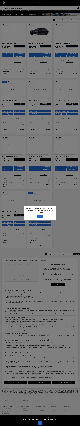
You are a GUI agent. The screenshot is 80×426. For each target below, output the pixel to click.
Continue (40, 216)
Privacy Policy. (53, 419)
